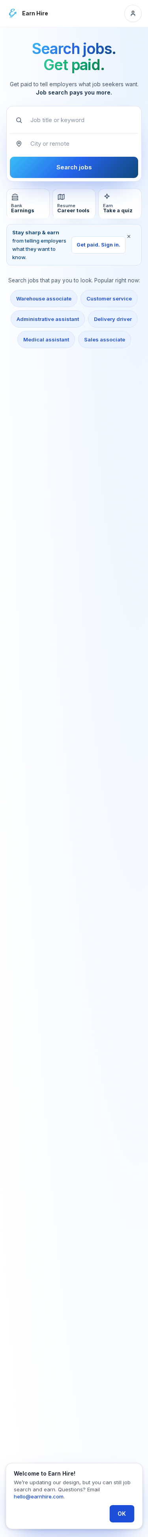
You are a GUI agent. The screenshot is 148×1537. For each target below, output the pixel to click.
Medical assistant (46, 339)
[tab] (28, 204)
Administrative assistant (48, 319)
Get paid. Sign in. (98, 245)
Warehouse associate (43, 298)
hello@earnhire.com (39, 1496)
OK (122, 1513)
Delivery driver (113, 319)
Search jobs (74, 167)
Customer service (109, 298)
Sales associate (104, 339)
